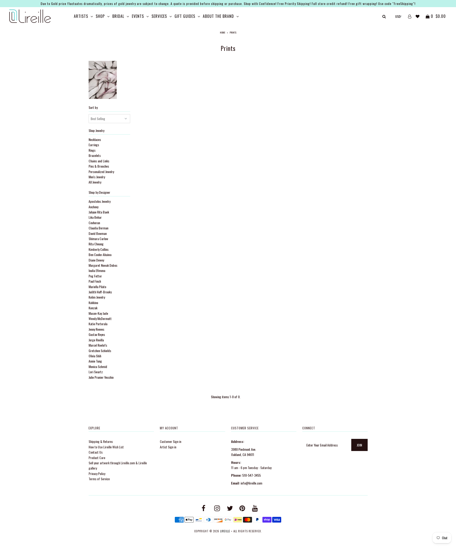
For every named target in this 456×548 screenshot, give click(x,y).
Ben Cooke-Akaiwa (100, 254)
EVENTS (138, 16)
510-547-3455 (251, 475)
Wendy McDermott (100, 318)
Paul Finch (95, 281)
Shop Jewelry (96, 130)
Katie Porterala (98, 323)
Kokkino (93, 302)
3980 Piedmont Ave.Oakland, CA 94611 (243, 452)
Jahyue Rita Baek (99, 211)
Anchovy (93, 206)
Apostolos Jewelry (99, 201)
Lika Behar (95, 217)
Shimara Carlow (98, 238)
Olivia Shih (95, 355)
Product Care (97, 457)
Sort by (93, 107)
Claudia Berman (98, 227)
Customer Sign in (170, 441)
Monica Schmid (98, 366)
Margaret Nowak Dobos (103, 265)
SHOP (100, 16)
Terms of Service (99, 478)
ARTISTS (81, 16)
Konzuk (93, 307)
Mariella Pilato (97, 286)
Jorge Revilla (96, 339)
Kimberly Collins (99, 249)
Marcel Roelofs (98, 345)
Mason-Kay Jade (98, 313)
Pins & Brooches (99, 166)
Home (222, 32)
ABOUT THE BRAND (218, 16)
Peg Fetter (95, 275)
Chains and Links (99, 160)
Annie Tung (95, 361)
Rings (92, 150)
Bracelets (95, 155)
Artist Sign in (168, 446)
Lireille (225, 531)
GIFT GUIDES (185, 16)
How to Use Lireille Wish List (106, 446)
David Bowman (98, 233)
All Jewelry (95, 181)
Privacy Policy (97, 473)
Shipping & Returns (101, 441)
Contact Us (96, 452)
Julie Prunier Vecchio (101, 377)
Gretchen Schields (100, 350)
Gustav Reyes (97, 334)
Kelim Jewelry (97, 297)
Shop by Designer (99, 192)
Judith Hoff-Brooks (100, 291)
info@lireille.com (251, 482)
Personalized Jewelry (101, 171)
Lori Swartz (96, 371)
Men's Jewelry (97, 176)
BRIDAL (118, 16)
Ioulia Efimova (97, 270)
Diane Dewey (96, 259)
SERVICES (159, 16)
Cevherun (94, 222)
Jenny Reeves (96, 329)
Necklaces (95, 139)
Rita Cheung (96, 243)
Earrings (94, 144)
